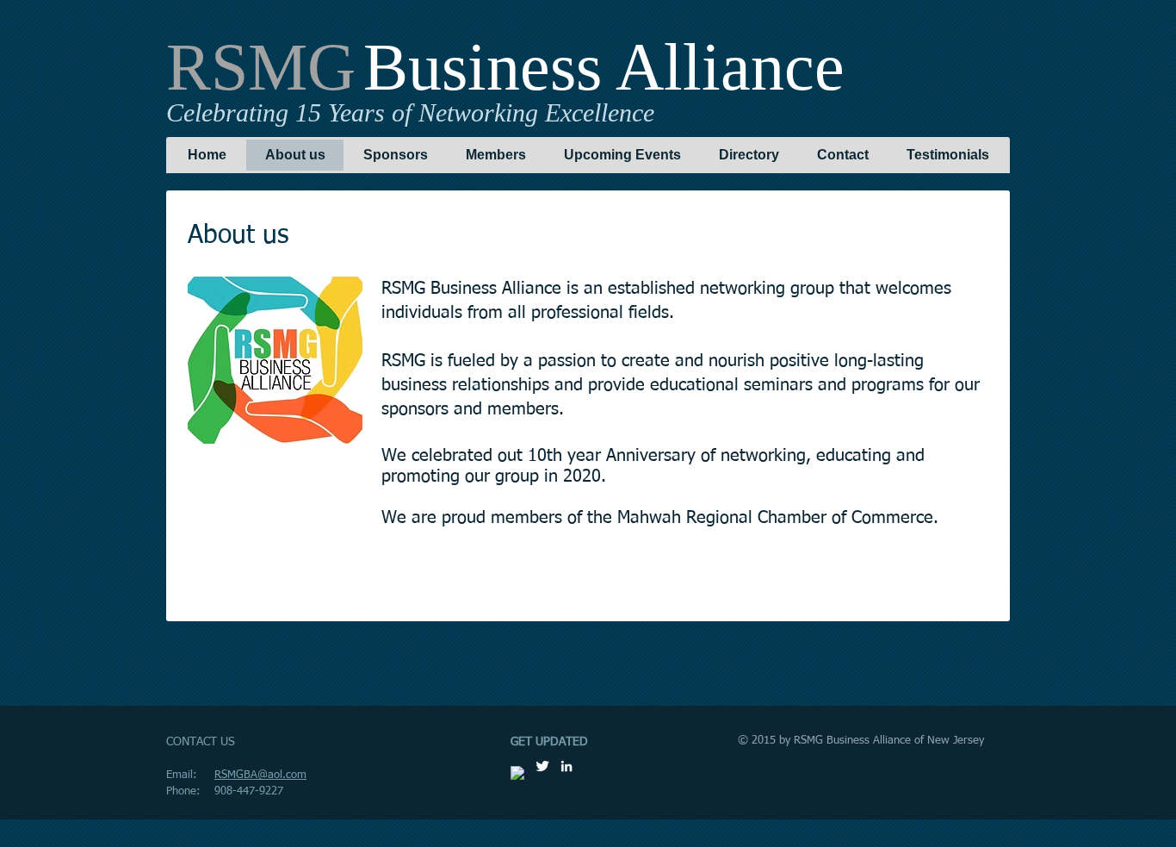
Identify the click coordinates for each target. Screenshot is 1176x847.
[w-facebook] (518, 774)
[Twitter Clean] (542, 766)
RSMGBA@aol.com (260, 775)
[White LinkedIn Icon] (566, 766)
